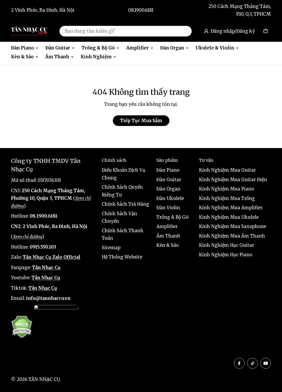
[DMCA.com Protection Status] (21, 327)
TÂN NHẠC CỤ (44, 379)
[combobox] (125, 31)
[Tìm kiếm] (185, 31)
